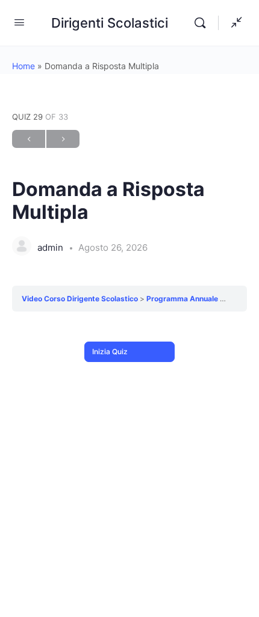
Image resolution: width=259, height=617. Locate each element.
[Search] (203, 23)
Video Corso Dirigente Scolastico (81, 298)
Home (23, 66)
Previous (28, 139)
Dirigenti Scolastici (109, 23)
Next (63, 139)
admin (51, 247)
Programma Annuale (183, 298)
